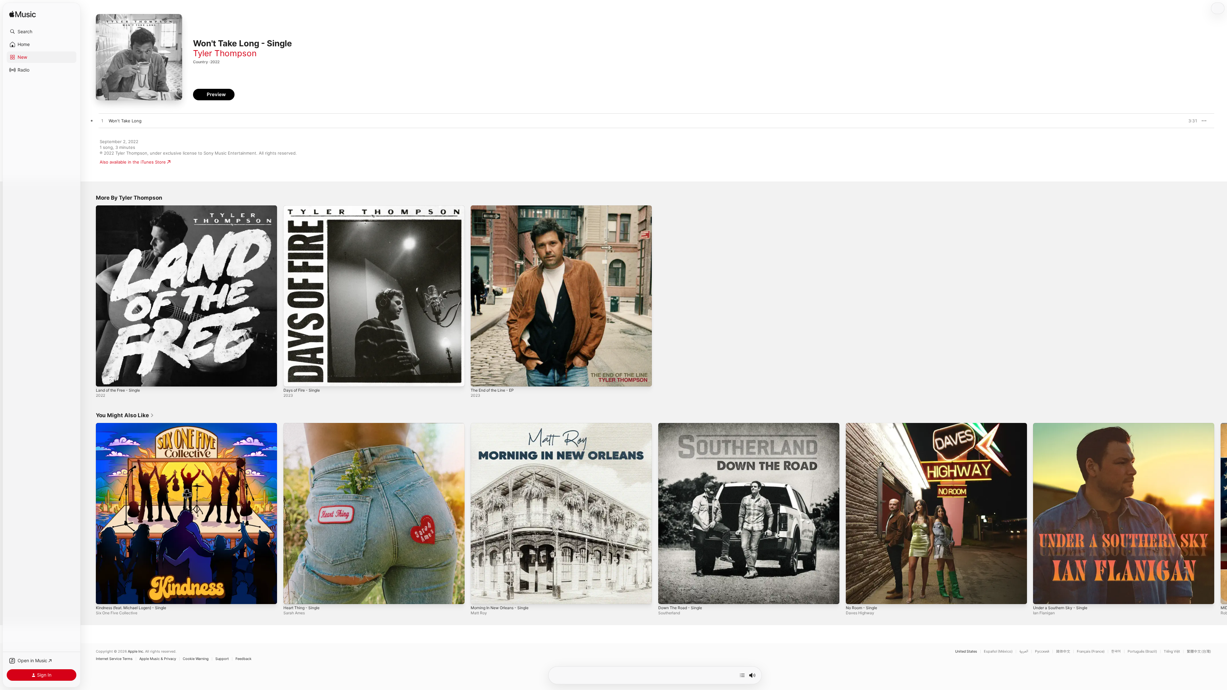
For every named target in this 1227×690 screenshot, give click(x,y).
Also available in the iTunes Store (133, 162)
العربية (1023, 651)
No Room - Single (863, 425)
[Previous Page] (89, 513)
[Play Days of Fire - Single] (291, 378)
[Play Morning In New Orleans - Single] (478, 596)
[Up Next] (742, 675)
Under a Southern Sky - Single (1063, 425)
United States (966, 651)
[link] (125, 415)
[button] (41, 31)
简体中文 (1063, 651)
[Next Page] (1220, 513)
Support (222, 659)
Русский (1042, 651)
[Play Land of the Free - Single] (104, 378)
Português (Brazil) (1142, 651)
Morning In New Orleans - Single (503, 425)
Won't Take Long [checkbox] (125, 120)
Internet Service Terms (114, 659)
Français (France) (1091, 651)
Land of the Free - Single (121, 208)
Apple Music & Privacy (157, 659)
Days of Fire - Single (303, 208)
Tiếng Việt (1172, 651)
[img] (22, 14)
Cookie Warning (196, 659)
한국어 (1116, 651)
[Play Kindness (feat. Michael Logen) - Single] (104, 596)
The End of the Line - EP (495, 208)
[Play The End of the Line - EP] (478, 378)
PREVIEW (1190, 121)
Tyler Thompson (225, 53)
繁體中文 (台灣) (1199, 651)
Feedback (243, 659)
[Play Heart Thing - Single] (291, 596)
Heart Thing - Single (303, 425)
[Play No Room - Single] (854, 596)
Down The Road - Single (682, 425)
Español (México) (998, 651)
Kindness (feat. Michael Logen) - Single (135, 425)
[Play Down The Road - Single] (666, 596)
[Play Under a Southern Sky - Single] (1041, 596)
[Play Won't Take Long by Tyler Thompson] (102, 121)
